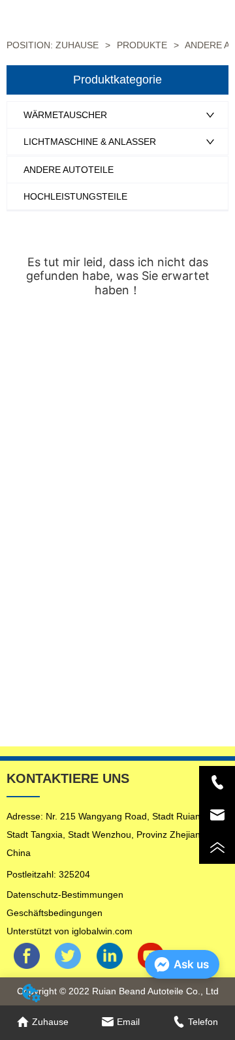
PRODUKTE (142, 45)
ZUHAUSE (77, 45)
